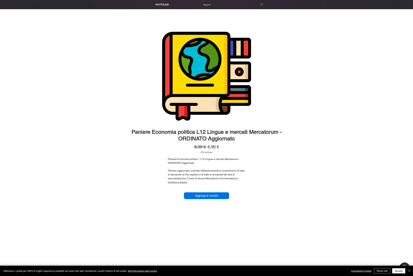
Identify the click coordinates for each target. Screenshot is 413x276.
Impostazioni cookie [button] (361, 270)
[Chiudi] (409, 270)
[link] (262, 4)
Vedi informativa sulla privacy (142, 270)
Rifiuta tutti (382, 270)
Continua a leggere (177, 182)
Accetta (399, 270)
